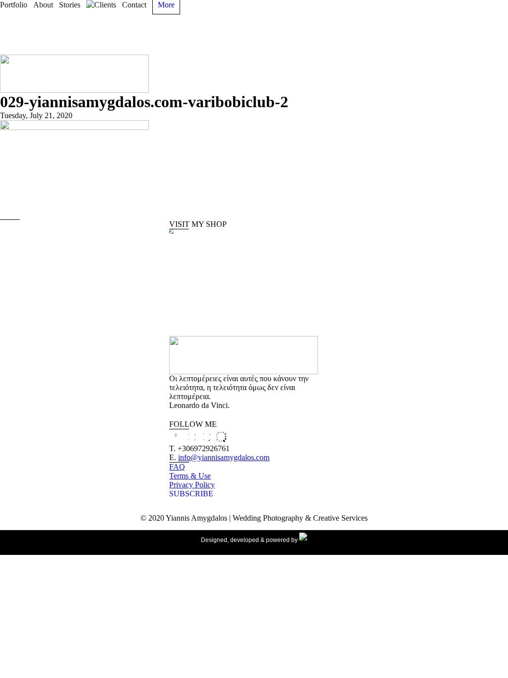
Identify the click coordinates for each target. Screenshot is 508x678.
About (43, 4)
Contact (134, 4)
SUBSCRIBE (191, 493)
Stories (69, 4)
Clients (105, 4)
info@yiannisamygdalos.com (223, 457)
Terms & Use (190, 476)
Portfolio (13, 4)
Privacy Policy (192, 484)
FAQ (177, 467)
